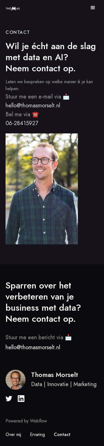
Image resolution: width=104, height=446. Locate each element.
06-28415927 (22, 123)
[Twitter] (57, 398)
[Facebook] (9, 398)
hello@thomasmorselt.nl (33, 106)
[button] (92, 7)
